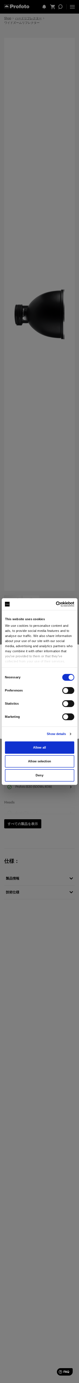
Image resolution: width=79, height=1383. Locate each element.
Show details (56, 734)
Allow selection (39, 761)
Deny (39, 775)
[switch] (68, 690)
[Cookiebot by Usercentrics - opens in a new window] (56, 604)
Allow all (39, 747)
